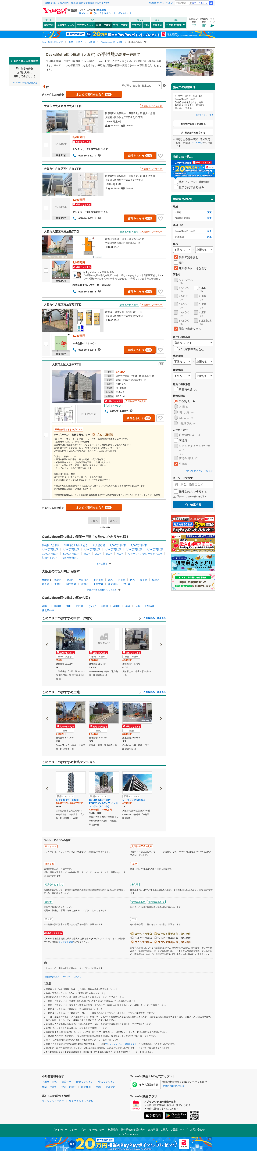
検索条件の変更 (183, 199)
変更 (209, 212)
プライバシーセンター (92, 1129)
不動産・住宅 (49, 1081)
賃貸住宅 (48, 25)
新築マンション (65, 25)
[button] (47, 633)
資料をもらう (139, 155)
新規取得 (101, 9)
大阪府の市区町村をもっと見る (102, 589)
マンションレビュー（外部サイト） (122, 1043)
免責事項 (153, 1129)
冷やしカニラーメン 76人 (200, 2)
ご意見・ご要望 (169, 1129)
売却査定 (157, 25)
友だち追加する (148, 1084)
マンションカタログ (53, 1101)
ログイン (83, 13)
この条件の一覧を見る (154, 618)
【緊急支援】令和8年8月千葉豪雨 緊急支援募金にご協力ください (77, 2)
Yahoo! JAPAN (156, 2)
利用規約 (113, 1129)
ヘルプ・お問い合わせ (192, 1129)
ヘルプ (169, 2)
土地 (146, 25)
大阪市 (45, 579)
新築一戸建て (103, 25)
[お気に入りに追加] (160, 155)
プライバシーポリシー (64, 1129)
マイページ (196, 142)
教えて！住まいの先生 (81, 1101)
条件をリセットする (204, 114)
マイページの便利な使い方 (24, 82)
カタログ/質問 (173, 25)
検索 (211, 3)
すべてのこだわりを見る (199, 471)
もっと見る (102, 563)
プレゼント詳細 (65, 941)
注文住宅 (136, 25)
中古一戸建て (120, 25)
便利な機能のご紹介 (173, 1086)
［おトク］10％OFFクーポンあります (112, 13)
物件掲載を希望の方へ (133, 1129)
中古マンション (85, 25)
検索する (195, 504)
